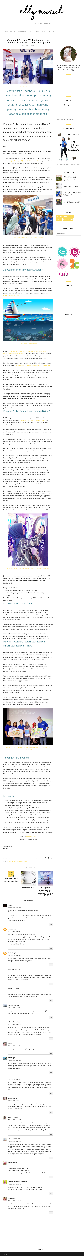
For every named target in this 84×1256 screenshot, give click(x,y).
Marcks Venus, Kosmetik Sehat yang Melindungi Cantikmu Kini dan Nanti (72, 194)
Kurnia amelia (12, 1098)
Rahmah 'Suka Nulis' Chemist (17, 1182)
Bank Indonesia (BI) (33, 161)
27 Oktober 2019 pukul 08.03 (14, 1060)
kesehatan (17, 861)
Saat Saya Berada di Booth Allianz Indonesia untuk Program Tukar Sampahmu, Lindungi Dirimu (28, 568)
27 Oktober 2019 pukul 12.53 (14, 1141)
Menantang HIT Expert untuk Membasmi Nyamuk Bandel (71, 201)
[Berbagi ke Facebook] (42, 858)
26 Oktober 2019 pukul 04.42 (14, 931)
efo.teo (10, 905)
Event (71, 216)
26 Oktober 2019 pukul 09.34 (14, 955)
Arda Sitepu (11, 1198)
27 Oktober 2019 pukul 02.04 (14, 1024)
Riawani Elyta (12, 953)
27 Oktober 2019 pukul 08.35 (14, 1079)
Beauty (66, 216)
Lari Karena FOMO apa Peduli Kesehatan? (68, 164)
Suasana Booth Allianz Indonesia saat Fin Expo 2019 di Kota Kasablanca (28, 237)
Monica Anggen (13, 1117)
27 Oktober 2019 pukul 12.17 (14, 1120)
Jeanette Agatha (13, 988)
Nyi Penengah (12, 1162)
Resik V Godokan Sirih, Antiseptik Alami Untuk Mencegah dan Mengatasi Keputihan (70, 178)
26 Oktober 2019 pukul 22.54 (14, 1007)
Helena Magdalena (14, 1022)
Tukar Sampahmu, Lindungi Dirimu (28, 87)
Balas (51, 924)
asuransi (10, 861)
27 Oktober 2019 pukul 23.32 (14, 1201)
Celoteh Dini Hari (13, 1005)
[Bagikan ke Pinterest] (48, 858)
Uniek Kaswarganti (14, 1139)
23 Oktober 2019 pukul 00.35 (14, 907)
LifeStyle (24, 861)
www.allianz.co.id (31, 837)
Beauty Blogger (68, 219)
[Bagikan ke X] (45, 858)
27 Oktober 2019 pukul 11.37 (14, 1100)
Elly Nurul (13, 1254)
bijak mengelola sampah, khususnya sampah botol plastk (32, 365)
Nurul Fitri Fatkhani (14, 969)
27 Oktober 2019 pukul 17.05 (14, 1165)
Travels (59, 219)
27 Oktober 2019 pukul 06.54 (14, 1046)
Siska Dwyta (12, 1058)
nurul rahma (12, 929)
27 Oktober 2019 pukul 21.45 (14, 1184)
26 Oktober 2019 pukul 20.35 (14, 991)
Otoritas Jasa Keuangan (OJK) (15, 161)
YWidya (10, 1043)
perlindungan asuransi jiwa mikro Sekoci (33, 420)
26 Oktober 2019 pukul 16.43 (14, 972)
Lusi (9, 1077)
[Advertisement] (68, 85)
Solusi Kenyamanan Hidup (70, 186)
